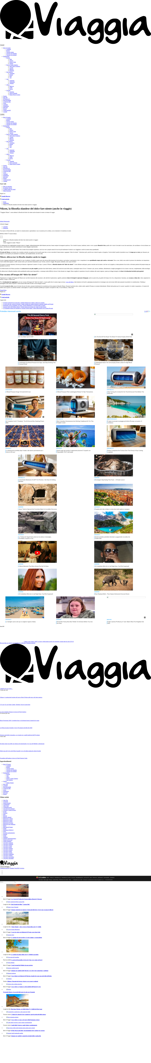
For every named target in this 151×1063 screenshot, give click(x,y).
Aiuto (70, 879)
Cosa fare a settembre (8, 854)
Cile (10, 77)
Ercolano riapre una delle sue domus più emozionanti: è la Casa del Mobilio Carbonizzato (22, 743)
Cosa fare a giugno (8, 850)
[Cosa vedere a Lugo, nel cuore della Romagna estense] (77, 1017)
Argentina (11, 73)
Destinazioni (6, 56)
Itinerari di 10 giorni (8, 823)
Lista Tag (5, 800)
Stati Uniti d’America (14, 66)
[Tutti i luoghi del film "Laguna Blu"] (77, 902)
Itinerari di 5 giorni (7, 821)
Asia (7, 79)
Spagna (11, 63)
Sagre (4, 831)
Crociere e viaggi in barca (9, 810)
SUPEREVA (112, 877)
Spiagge (5, 834)
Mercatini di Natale (8, 827)
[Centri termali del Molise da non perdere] (77, 962)
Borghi (8, 50)
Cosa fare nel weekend (8, 808)
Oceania (8, 90)
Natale (4, 828)
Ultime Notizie (10, 782)
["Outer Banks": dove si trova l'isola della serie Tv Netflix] (77, 918)
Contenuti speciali (4, 868)
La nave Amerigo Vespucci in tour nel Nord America (13, 712)
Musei (4, 825)
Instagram (5, 228)
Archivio (22, 868)
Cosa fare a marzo (7, 845)
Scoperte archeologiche (9, 833)
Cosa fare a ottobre (8, 855)
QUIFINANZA (100, 877)
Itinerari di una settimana (9, 824)
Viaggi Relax (3, 290)
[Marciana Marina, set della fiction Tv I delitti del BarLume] (77, 1000)
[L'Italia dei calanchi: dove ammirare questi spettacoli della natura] (77, 1012)
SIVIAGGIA (94, 877)
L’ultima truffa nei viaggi (9, 189)
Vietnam (11, 83)
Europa (8, 57)
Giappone (11, 80)
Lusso (4, 103)
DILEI (91, 877)
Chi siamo (41, 879)
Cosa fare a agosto (7, 852)
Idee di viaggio (7, 48)
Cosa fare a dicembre (8, 858)
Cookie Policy (55, 879)
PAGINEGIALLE (58, 877)
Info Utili (5, 784)
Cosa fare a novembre (8, 857)
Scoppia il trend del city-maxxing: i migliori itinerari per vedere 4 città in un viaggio (23, 302)
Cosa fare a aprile (7, 847)
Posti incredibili (7, 100)
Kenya (11, 89)
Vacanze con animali (11, 55)
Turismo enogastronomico (9, 838)
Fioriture (5, 813)
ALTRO (2, 114)
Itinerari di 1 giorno (8, 818)
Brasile (11, 75)
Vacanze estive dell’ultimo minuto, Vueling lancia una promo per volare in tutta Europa (24, 307)
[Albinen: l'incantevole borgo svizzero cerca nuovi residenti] (77, 978)
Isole (4, 814)
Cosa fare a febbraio (8, 844)
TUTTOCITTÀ (86, 877)
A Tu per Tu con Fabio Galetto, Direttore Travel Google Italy (15, 704)
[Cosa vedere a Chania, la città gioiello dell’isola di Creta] (77, 984)
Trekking (5, 837)
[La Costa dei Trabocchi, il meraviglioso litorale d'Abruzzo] (77, 890)
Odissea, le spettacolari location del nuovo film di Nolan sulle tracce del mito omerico (21, 697)
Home (4, 202)
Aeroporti (5, 801)
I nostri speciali (7, 110)
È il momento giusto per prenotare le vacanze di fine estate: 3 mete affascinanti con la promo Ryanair (28, 308)
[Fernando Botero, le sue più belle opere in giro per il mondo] (77, 989)
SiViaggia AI (6, 99)
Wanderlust (6, 106)
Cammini (8, 49)
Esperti (5, 109)
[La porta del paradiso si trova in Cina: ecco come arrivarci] (77, 957)
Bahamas (11, 70)
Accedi (2, 45)
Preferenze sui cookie (63, 879)
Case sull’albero (70, 282)
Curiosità (5, 104)
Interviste (5, 107)
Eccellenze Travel (7, 188)
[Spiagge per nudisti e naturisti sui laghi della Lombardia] (77, 1033)
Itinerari (5, 816)
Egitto (10, 87)
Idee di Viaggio (7, 764)
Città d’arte (6, 806)
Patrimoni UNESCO (8, 830)
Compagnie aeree (7, 807)
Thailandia (12, 82)
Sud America (9, 72)
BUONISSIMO (106, 877)
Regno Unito (12, 62)
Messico (11, 69)
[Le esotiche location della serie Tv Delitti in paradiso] (77, 946)
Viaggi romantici (7, 841)
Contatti (5, 111)
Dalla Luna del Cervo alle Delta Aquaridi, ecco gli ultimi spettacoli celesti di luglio (20, 751)
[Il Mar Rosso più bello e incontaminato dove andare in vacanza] (77, 1028)
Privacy (50, 879)
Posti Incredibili (7, 787)
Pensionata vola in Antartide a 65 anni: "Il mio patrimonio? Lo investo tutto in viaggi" (24, 305)
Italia (10, 59)
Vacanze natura (10, 52)
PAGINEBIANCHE (79, 877)
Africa (7, 84)
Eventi (4, 811)
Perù (10, 76)
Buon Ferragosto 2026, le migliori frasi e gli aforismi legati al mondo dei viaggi (19, 720)
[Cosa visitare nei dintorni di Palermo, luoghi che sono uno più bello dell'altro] (77, 973)
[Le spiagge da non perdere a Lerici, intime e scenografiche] (77, 935)
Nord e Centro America (12, 65)
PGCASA (73, 877)
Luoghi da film (7, 101)
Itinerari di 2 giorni (7, 820)
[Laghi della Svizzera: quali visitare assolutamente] (77, 1022)
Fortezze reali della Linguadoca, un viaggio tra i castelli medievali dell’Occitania (20, 735)
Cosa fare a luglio (7, 851)
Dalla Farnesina (7, 190)
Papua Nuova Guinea (14, 94)
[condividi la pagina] (1, 237)
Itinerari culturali (7, 817)
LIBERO (47, 877)
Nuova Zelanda (13, 93)
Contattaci (11, 868)
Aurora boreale (7, 803)
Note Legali (46, 879)
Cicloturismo (6, 804)
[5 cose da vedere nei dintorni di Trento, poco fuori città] (77, 929)
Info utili (5, 97)
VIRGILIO (52, 877)
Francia (11, 60)
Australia (11, 92)
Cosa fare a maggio (8, 848)
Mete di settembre (7, 186)
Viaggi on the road (7, 840)
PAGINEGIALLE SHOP (66, 877)
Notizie (5, 96)
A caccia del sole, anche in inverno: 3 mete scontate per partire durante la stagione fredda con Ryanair (28, 304)
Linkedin (5, 226)
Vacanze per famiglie (11, 53)
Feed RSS (17, 868)
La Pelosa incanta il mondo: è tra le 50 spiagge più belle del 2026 (16, 727)
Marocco (11, 86)
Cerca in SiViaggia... (5, 866)
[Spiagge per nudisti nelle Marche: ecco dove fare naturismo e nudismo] (77, 968)
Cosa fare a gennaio (8, 842)
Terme (4, 835)
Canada (11, 67)
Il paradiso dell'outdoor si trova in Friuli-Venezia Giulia (13, 758)
